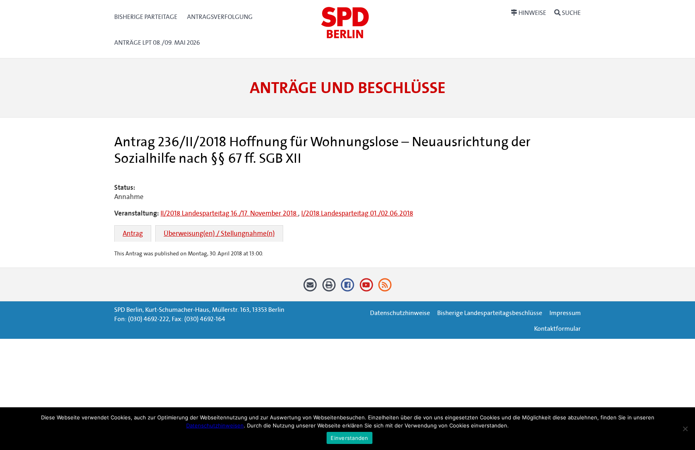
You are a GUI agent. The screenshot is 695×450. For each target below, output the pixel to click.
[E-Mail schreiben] (310, 287)
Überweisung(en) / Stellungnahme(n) (219, 233)
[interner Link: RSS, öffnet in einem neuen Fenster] (385, 287)
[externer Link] (347, 287)
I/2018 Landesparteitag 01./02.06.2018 (357, 213)
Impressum (565, 313)
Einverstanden (349, 438)
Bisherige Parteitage (145, 17)
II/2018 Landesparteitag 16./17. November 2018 (229, 213)
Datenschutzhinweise (400, 313)
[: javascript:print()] (328, 287)
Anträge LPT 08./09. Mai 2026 (157, 42)
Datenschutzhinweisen (215, 425)
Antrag (133, 233)
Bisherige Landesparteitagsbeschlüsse (489, 313)
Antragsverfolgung (220, 17)
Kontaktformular (557, 328)
